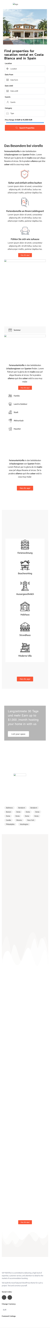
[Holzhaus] (25, 606)
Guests (7, 97)
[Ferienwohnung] (25, 545)
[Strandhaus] (25, 627)
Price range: (10, 120)
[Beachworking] (25, 565)
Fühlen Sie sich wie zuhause (25, 239)
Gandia (8, 820)
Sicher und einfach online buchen (25, 182)
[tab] (25, 330)
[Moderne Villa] (25, 647)
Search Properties (26, 128)
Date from (9, 75)
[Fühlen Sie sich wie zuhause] (25, 230)
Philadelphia (10, 824)
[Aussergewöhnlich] (25, 586)
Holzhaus (25, 614)
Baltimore (9, 808)
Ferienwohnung (25, 552)
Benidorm (21, 808)
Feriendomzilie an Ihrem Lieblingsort (25, 211)
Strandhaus (25, 635)
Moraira (19, 820)
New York (30, 820)
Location (8, 63)
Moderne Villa (25, 655)
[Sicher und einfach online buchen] (25, 174)
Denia (18, 812)
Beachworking (25, 573)
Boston (8, 812)
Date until (9, 86)
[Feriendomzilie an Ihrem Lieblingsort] (25, 202)
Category (8, 108)
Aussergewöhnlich (25, 594)
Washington (24, 824)
